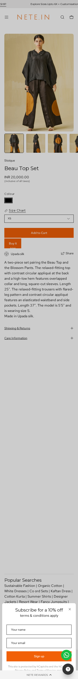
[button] (39, 674)
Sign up (39, 656)
